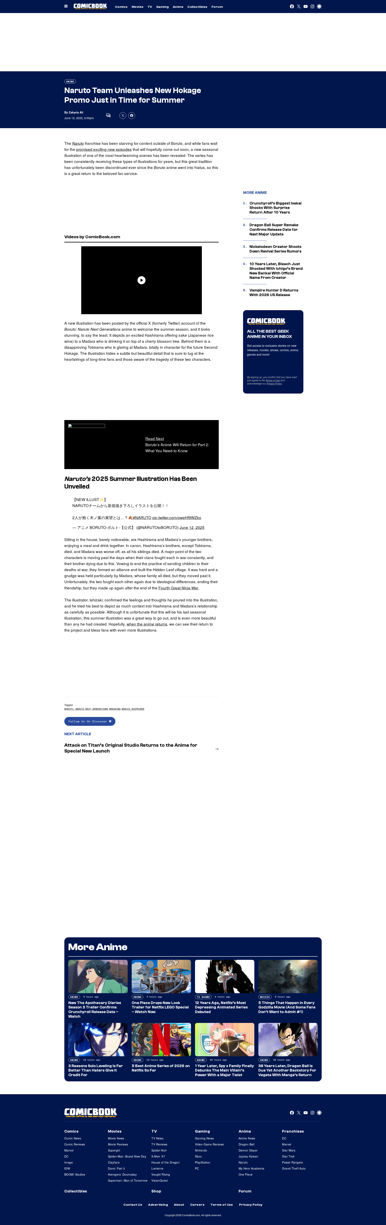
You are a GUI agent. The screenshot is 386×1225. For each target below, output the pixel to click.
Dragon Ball (247, 1144)
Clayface (114, 1162)
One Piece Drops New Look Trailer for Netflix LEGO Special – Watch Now (160, 1007)
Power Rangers (292, 1162)
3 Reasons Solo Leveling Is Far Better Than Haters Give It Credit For (95, 1070)
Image (68, 1162)
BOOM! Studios (74, 1174)
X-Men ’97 (158, 1156)
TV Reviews (159, 1144)
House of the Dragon (165, 1162)
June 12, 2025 (192, 527)
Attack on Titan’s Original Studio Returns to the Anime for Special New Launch (130, 748)
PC (197, 1168)
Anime (178, 7)
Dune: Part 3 (116, 1168)
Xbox (198, 1156)
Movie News (116, 1138)
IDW (67, 1168)
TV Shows (203, 997)
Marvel (69, 1150)
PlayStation (202, 1162)
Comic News (72, 1138)
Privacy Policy (274, 383)
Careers (197, 1205)
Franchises (293, 1131)
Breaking (114, 709)
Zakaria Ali (76, 112)
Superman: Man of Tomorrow (128, 1180)
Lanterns (157, 1168)
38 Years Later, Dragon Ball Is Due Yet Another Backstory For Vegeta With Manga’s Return (287, 1070)
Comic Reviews (74, 1144)
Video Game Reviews (209, 1144)
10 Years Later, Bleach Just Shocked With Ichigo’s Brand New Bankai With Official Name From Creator (276, 271)
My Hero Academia (251, 1168)
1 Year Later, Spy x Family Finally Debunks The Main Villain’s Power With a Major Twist (224, 1070)
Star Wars (288, 1150)
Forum (217, 7)
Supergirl (114, 1150)
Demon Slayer (248, 1150)
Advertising (158, 1205)
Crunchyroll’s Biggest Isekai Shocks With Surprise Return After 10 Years (275, 208)
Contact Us (132, 1205)
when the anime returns (147, 624)
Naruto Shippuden (133, 709)
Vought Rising (160, 1174)
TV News (157, 1138)
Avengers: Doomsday (122, 1174)
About (179, 1205)
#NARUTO (142, 517)
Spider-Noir (159, 1150)
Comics (121, 7)
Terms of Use (273, 380)
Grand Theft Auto (294, 1168)
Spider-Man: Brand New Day (127, 1156)
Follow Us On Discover (89, 721)
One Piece (246, 1174)
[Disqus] (141, 810)
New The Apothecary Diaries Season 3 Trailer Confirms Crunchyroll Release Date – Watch (94, 1010)
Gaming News (204, 1138)
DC (66, 1156)
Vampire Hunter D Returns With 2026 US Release (273, 292)
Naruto (78, 143)
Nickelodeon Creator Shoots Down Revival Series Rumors (275, 249)
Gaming (162, 7)
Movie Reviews (118, 1144)
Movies (138, 7)
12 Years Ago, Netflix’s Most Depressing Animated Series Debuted (221, 1007)
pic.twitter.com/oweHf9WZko (176, 517)
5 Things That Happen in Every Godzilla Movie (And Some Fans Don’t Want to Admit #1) (286, 1007)
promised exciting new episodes (104, 149)
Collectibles (197, 7)
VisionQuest (159, 1180)
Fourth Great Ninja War (178, 587)
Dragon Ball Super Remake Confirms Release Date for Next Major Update (273, 229)
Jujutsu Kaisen (248, 1156)
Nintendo (201, 1150)
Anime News (247, 1138)
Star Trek (288, 1156)
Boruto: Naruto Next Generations (86, 709)
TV (150, 7)
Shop (156, 1191)
